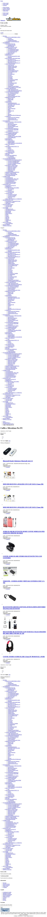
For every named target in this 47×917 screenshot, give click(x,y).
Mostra (1, 433)
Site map (4, 882)
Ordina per (2, 442)
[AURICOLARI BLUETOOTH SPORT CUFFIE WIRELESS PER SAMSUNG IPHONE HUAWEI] (10, 528)
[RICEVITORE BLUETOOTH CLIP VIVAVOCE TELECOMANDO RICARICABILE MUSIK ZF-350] (10, 629)
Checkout (5, 5)
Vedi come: (2, 440)
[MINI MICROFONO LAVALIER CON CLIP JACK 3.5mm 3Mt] (10, 504)
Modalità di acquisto (7, 893)
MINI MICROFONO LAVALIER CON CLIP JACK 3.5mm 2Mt (23, 484)
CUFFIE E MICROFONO (8, 423)
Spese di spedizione (7, 895)
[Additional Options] (5, 911)
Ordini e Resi (5, 10)
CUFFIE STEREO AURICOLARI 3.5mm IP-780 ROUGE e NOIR (24, 656)
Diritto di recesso (6, 896)
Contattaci (5, 887)
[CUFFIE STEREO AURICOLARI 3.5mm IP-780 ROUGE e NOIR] (10, 654)
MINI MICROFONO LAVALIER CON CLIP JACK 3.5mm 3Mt (23, 507)
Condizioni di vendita (7, 892)
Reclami (4, 900)
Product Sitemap (6, 7)
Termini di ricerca (6, 884)
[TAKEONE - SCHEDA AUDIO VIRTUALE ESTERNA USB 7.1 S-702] (10, 578)
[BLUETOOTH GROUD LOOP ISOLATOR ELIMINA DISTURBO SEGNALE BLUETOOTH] (10, 604)
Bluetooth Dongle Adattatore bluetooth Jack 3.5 (18, 461)
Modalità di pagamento (7, 894)
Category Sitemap (6, 8)
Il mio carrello (5, 4)
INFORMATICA (6, 422)
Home (1, 1)
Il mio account (5, 3)
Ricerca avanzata (6, 9)
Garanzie (4, 897)
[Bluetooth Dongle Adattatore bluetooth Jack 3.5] (10, 458)
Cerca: (1, 33)
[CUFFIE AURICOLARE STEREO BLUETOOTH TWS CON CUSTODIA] (10, 553)
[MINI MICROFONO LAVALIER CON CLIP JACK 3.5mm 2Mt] (10, 481)
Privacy (4, 898)
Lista (9, 440)
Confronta (8, 467)
